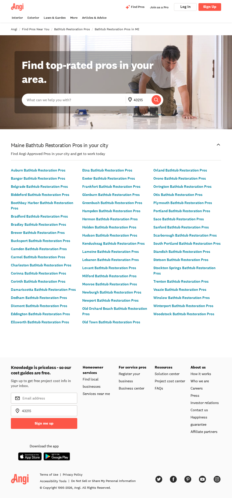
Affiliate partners (204, 431)
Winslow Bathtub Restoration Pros (181, 297)
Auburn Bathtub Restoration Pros (38, 170)
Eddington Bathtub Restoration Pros (40, 314)
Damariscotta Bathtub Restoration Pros (43, 289)
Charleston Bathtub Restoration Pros (41, 265)
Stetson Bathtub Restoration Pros (180, 259)
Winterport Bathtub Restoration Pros (183, 305)
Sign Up (209, 6)
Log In (185, 6)
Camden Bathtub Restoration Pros (39, 249)
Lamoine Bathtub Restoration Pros (110, 251)
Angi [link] (14, 29)
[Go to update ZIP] (131, 100)
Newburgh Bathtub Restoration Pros (111, 292)
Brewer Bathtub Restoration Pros (38, 232)
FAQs (159, 388)
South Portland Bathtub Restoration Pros (187, 243)
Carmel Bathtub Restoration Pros (38, 257)
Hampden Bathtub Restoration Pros (111, 211)
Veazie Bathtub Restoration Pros (179, 289)
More (73, 18)
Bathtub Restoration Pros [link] (72, 29)
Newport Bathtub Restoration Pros (110, 300)
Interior (17, 18)
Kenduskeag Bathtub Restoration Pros (113, 243)
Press (195, 395)
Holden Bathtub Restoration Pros (109, 227)
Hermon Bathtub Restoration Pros (110, 219)
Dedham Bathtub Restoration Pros (39, 297)
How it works (201, 373)
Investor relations (205, 402)
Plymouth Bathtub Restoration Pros (182, 202)
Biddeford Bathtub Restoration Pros (40, 194)
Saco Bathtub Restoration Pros (178, 219)
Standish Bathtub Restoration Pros (181, 251)
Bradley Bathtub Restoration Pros (38, 224)
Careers (197, 388)
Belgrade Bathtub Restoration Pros (39, 186)
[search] (156, 100)
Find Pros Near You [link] (35, 29)
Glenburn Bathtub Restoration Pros (111, 194)
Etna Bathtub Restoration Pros (107, 170)
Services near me (96, 393)
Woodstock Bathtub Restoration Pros (183, 314)
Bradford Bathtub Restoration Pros (39, 216)
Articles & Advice (94, 18)
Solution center (167, 373)
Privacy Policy (72, 474)
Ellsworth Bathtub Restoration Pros (40, 322)
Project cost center (170, 381)
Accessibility (53, 481)
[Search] (156, 100)
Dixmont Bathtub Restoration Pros (39, 305)
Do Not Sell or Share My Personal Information (103, 481)
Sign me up (44, 423)
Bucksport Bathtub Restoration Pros (40, 240)
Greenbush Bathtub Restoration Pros (112, 202)
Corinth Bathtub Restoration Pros (38, 281)
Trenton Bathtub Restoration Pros (181, 281)
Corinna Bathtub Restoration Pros (38, 273)
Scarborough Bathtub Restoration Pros (185, 235)
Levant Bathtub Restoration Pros (109, 267)
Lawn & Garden (55, 18)
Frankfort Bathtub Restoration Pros (111, 186)
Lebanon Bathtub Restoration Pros (110, 259)
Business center (131, 388)
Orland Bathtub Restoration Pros (180, 170)
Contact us (199, 410)
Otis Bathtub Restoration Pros (178, 194)
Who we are (200, 381)
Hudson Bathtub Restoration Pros (109, 235)
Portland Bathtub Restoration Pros (181, 211)
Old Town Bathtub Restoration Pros (111, 322)
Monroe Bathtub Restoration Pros (109, 284)
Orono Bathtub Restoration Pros (179, 178)
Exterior (33, 18)
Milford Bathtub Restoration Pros (109, 276)
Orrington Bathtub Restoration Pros (182, 186)
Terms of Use (49, 474)
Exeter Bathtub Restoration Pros (108, 178)
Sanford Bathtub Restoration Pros (181, 227)
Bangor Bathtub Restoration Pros (38, 178)
